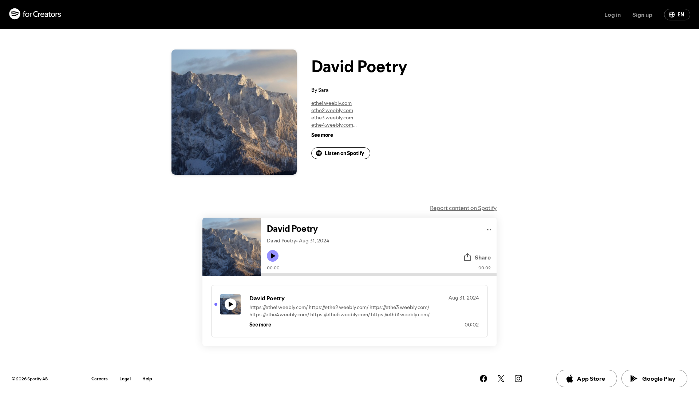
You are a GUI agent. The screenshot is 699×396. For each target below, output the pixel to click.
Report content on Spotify (463, 208)
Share (483, 257)
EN (681, 14)
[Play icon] (273, 256)
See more (322, 135)
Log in (612, 15)
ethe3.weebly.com (332, 117)
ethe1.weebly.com (331, 103)
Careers (99, 379)
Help (147, 379)
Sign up (642, 15)
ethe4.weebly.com (332, 124)
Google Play (658, 379)
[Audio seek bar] (379, 274)
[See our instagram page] (518, 378)
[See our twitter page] (501, 378)
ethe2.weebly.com (332, 110)
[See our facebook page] (483, 378)
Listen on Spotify (344, 153)
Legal (125, 379)
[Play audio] (489, 228)
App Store (591, 379)
